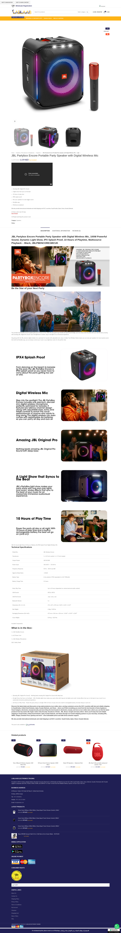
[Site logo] (21, 12)
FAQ (12, 919)
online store (58, 706)
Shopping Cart (15, 913)
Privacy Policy (14, 901)
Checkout (13, 910)
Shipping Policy (15, 899)
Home (13, 152)
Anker (36, 711)
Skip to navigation (7, 2)
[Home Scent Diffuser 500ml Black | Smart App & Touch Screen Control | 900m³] (14, 820)
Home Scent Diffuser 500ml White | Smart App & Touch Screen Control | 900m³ (38, 826)
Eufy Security (42, 711)
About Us (13, 893)
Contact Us (14, 896)
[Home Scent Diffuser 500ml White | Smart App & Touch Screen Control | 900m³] (14, 828)
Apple (32, 711)
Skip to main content (22, 2)
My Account (14, 907)
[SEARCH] (87, 12)
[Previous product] (76, 153)
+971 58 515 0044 (20, 799)
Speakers (39, 152)
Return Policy (14, 916)
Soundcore (51, 711)
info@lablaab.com (19, 802)
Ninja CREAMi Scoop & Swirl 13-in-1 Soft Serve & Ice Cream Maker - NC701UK (38, 834)
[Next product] (80, 153)
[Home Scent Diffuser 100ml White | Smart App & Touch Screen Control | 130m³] (14, 812)
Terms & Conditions (16, 904)
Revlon (57, 711)
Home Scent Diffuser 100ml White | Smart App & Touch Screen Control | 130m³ (38, 810)
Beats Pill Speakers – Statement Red (73, 763)
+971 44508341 (17, 796)
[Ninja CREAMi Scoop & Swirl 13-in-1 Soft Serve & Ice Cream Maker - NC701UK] (14, 836)
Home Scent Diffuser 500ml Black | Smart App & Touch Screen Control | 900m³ (38, 818)
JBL (62, 711)
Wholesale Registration (24, 6)
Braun (66, 711)
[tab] (45, 230)
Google (71, 711)
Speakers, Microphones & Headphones (25, 152)
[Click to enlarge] (15, 121)
